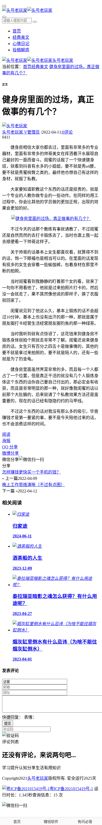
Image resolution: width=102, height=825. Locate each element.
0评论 (67, 132)
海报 (6, 440)
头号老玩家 (21, 132)
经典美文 (21, 37)
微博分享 (10, 453)
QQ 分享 (10, 447)
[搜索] (4, 17)
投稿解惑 (21, 50)
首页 (17, 31)
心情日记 (21, 43)
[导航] (4, 6)
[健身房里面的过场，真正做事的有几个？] (51, 218)
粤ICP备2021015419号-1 (71, 788)
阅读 (6, 434)
